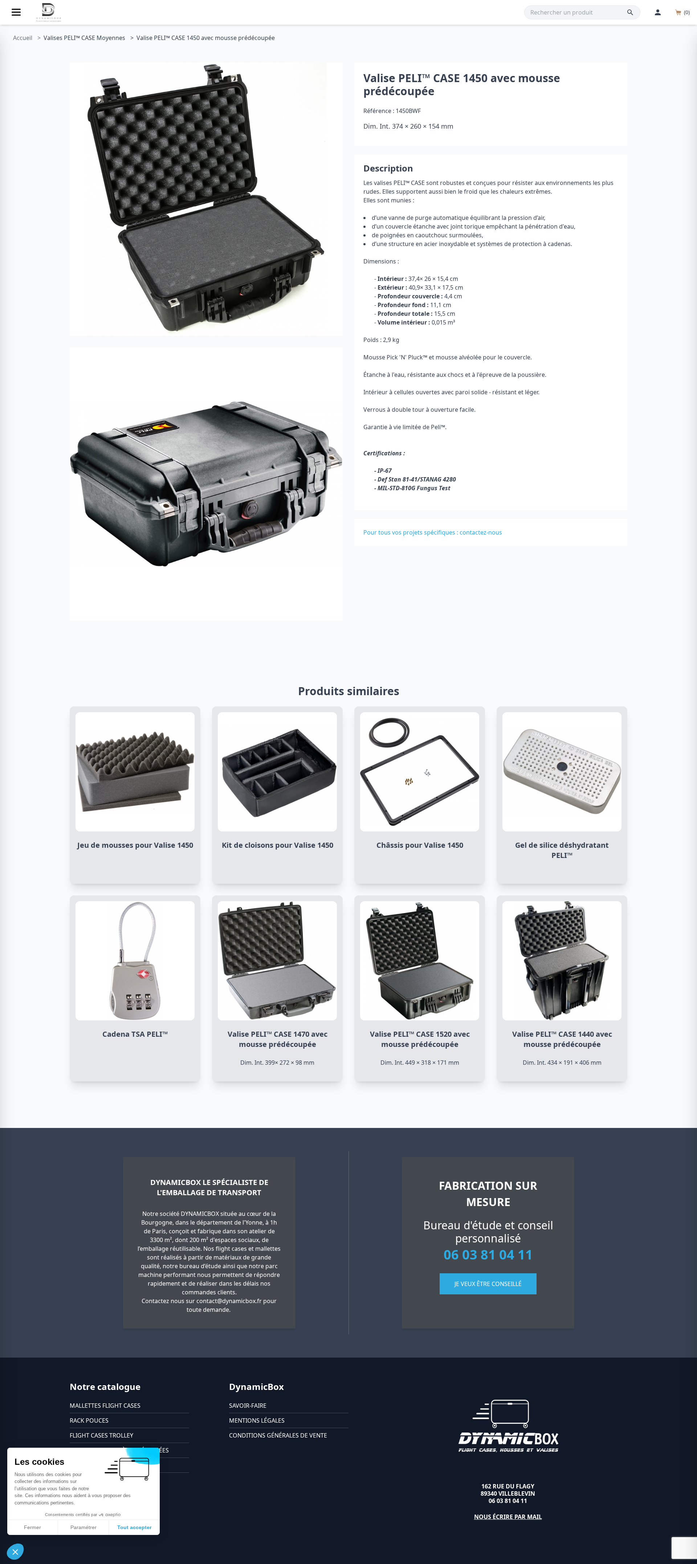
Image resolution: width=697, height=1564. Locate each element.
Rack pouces (89, 1420)
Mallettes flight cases (105, 1406)
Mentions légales (257, 1420)
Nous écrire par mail (508, 1517)
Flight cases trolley (101, 1435)
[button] (15, 1551)
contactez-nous (481, 532)
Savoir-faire (247, 1406)
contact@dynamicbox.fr (229, 1301)
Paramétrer (83, 1527)
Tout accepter (134, 1527)
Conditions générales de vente (278, 1435)
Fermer (32, 1527)
